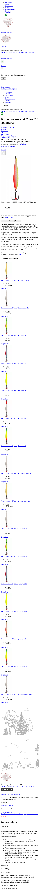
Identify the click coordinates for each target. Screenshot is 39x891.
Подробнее (4, 288)
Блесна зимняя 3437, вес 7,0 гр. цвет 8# (13, 363)
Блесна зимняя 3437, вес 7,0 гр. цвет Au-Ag (15, 280)
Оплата (11, 221)
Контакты (8, 13)
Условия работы (10, 9)
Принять (3, 150)
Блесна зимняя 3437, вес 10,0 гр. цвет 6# (14, 611)
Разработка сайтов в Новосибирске (12, 814)
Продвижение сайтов (31, 814)
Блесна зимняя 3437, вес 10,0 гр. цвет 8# (14, 584)
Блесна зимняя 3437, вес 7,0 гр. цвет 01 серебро (16, 473)
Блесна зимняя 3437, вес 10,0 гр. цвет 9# (14, 556)
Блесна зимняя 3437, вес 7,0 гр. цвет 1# (13, 446)
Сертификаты (9, 6)
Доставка (8, 11)
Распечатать (5, 826)
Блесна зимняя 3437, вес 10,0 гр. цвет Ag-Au (15, 528)
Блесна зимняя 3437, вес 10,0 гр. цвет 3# (14, 639)
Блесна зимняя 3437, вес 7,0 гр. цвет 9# (13, 335)
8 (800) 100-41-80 (6, 52)
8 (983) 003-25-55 (28, 52)
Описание (4, 221)
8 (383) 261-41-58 (17, 52)
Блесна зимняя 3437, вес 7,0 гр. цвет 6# (13, 390)
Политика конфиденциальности (11, 794)
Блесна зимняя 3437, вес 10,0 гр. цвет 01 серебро (16, 694)
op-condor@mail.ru (6, 812)
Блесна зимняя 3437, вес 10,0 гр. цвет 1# (14, 666)
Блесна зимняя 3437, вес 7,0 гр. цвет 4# (13, 418)
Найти (3, 78)
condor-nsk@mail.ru (7, 805)
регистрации (9, 217)
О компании (8, 2)
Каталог (7, 4)
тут (20, 254)
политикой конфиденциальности (14, 145)
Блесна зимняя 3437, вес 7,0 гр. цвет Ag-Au (15, 308)
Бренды (7, 7)
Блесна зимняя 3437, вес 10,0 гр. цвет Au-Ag (15, 501)
